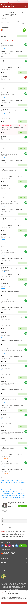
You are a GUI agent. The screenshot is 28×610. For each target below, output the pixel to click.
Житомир (2, 484)
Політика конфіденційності (14, 608)
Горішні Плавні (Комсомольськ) (11, 482)
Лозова (14, 487)
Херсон (16, 495)
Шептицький (21, 497)
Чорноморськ (15, 497)
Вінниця (2, 482)
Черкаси (2, 497)
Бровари (16, 480)
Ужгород (2, 495)
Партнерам (3, 570)
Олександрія (23, 489)
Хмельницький (22, 495)
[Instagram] (9, 545)
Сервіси (3, 566)
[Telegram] (16, 545)
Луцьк (21, 487)
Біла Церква (3, 480)
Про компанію (4, 558)
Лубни (18, 487)
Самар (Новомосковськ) (5, 493)
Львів (24, 487)
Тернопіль (23, 493)
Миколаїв (2, 489)
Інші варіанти (7, 524)
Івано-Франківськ (8, 484)
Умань (6, 495)
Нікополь (12, 489)
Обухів (16, 489)
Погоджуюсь (27, 591)
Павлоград (3, 491)
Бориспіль (8, 480)
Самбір (12, 493)
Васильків (21, 480)
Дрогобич (23, 482)
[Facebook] (2, 545)
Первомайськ (8, 491)
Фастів (10, 495)
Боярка (12, 480)
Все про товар (7, 517)
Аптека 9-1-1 (8, 6)
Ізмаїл (14, 484)
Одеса (19, 489)
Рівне (17, 491)
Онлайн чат (23, 545)
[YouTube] (6, 545)
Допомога (3, 562)
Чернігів (10, 497)
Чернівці (6, 497)
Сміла (16, 493)
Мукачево (7, 489)
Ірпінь (17, 484)
